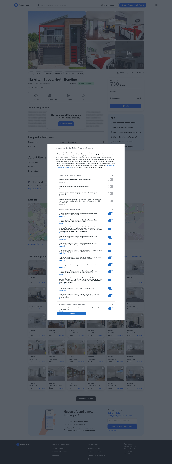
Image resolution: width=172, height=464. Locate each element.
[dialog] (86, 232)
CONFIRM (71, 313)
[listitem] (86, 175)
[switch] (110, 179)
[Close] (120, 148)
